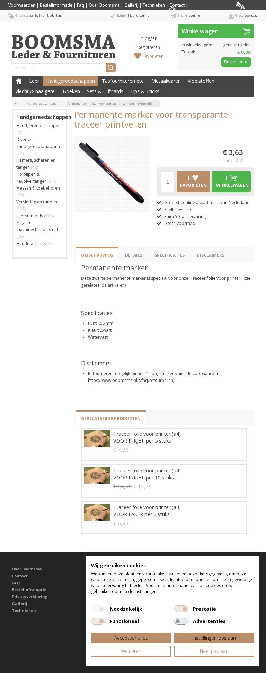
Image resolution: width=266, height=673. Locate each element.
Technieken (154, 5)
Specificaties (169, 255)
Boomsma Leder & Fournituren (19, 81)
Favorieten (153, 56)
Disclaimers (210, 255)
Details (133, 255)
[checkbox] (98, 608)
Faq (80, 5)
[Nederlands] (246, 5)
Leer (34, 81)
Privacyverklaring (29, 596)
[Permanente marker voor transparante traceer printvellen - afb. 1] (112, 174)
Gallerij (131, 5)
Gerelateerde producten (111, 418)
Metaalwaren (166, 81)
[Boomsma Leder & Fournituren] (15, 104)
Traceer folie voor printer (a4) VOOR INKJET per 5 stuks (147, 437)
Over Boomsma (104, 5)
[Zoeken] (111, 67)
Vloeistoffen (201, 81)
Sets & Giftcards (105, 91)
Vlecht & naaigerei (35, 91)
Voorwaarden (21, 5)
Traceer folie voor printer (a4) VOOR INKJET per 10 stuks (147, 474)
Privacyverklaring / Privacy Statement (44, 15)
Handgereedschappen (70, 81)
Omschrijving (97, 255)
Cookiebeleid (97, 15)
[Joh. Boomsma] (64, 43)
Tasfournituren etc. (123, 81)
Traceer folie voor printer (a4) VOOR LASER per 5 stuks (147, 510)
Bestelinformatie (56, 5)
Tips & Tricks (144, 91)
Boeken (71, 91)
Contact (177, 5)
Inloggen (148, 38)
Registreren (149, 47)
